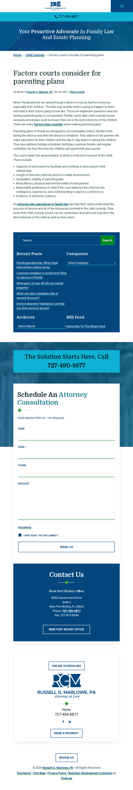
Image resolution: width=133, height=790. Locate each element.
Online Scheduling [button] (66, 666)
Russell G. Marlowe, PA (39, 91)
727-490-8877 (68, 16)
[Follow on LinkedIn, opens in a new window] (69, 721)
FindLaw (66, 778)
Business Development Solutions (90, 773)
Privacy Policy (57, 773)
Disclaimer (25, 527)
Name (21, 428)
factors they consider (48, 124)
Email (22, 447)
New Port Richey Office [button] (66, 629)
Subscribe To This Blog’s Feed (85, 326)
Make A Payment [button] (66, 733)
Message (23, 483)
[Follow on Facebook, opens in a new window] (63, 721)
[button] (122, 6)
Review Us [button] (66, 757)
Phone (22, 465)
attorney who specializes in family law (42, 204)
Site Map (39, 773)
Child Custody (77, 91)
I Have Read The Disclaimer (41, 535)
